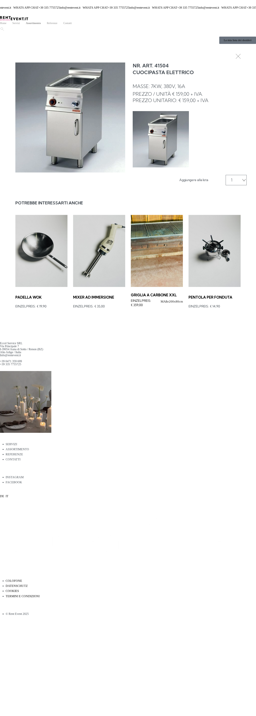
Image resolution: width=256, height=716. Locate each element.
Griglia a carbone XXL (154, 295)
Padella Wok (28, 297)
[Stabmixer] (99, 251)
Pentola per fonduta (210, 297)
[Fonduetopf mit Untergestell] (215, 251)
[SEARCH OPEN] (2, 29)
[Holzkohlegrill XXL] (157, 251)
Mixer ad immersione (93, 297)
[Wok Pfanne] (41, 251)
